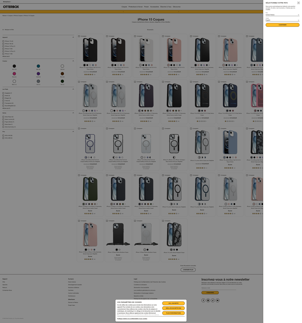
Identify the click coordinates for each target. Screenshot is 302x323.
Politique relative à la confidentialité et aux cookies (132, 318)
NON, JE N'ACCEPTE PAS (173, 308)
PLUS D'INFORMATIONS (173, 313)
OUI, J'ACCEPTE (173, 303)
